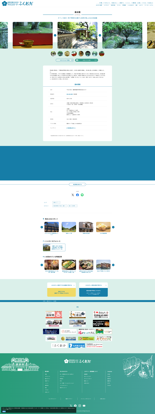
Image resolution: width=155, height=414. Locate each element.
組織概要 (85, 374)
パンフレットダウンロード (86, 398)
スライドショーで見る (65, 60)
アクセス (46, 389)
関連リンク (86, 380)
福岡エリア (55, 202)
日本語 (108, 374)
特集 (46, 374)
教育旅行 (61, 378)
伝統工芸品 (113, 5)
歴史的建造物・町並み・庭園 (58, 205)
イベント (46, 383)
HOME (44, 301)
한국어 (108, 383)
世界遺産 (124, 5)
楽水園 (55, 301)
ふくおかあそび (131, 5)
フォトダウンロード (64, 385)
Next (100, 35)
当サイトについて (87, 376)
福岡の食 (46, 385)
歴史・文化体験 (72, 205)
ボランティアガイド (88, 378)
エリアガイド (106, 5)
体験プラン (47, 380)
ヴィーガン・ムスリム (149, 5)
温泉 (136, 5)
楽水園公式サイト (72, 128)
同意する (4, 411)
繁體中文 (109, 380)
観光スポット (49, 301)
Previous (55, 35)
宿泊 (46, 387)
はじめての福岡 (99, 5)
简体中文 (109, 378)
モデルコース (47, 376)
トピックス (62, 376)
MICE (61, 380)
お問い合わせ (86, 383)
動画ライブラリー (69, 398)
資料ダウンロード (63, 387)
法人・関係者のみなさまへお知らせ (66, 374)
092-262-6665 (70, 94)
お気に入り (47, 392)
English (108, 376)
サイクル (118, 5)
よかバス (141, 5)
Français (109, 385)
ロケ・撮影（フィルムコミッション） (67, 383)
